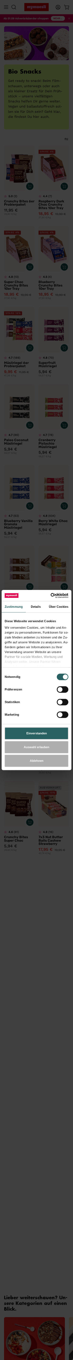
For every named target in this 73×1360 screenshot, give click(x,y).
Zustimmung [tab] (14, 606)
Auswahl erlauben (36, 747)
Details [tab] (36, 606)
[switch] (62, 689)
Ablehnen (36, 760)
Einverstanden (36, 733)
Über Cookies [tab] (58, 606)
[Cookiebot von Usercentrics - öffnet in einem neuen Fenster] (51, 595)
